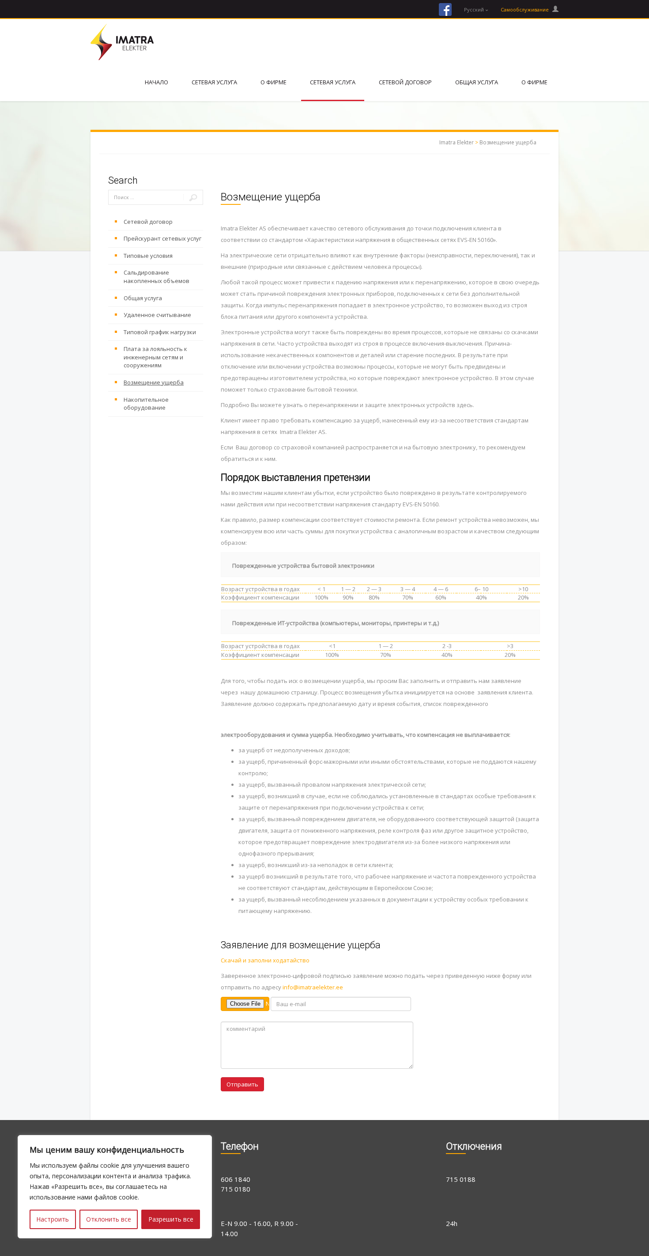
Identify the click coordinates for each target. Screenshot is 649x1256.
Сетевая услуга (214, 82)
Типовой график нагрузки (160, 332)
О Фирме (273, 82)
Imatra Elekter (456, 142)
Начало (156, 82)
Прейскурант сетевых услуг (162, 238)
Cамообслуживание (525, 9)
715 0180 (235, 1188)
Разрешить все (170, 1219)
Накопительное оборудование (146, 404)
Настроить (52, 1219)
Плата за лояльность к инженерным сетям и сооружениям (155, 357)
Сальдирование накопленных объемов (156, 276)
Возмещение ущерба (507, 142)
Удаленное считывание (157, 315)
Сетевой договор (405, 82)
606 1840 (235, 1179)
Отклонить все (108, 1219)
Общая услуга (476, 82)
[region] (115, 1186)
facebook (445, 9)
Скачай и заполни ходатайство (265, 960)
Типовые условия (148, 256)
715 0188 (460, 1179)
